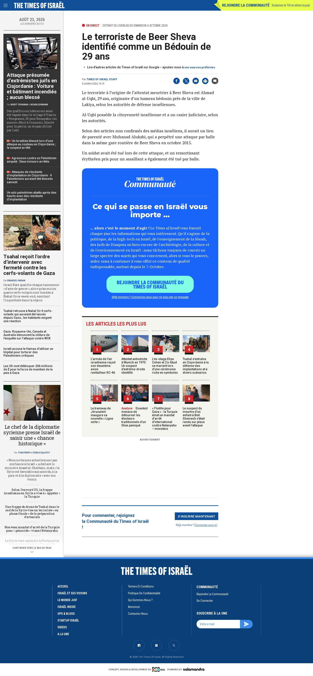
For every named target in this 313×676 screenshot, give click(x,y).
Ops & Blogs (66, 613)
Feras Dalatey (41, 453)
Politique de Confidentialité (144, 593)
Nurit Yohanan (19, 104)
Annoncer (134, 607)
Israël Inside (66, 607)
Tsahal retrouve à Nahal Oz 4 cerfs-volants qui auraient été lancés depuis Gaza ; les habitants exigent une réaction (27, 316)
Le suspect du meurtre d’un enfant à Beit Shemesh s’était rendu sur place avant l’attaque (194, 417)
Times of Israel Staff (101, 79)
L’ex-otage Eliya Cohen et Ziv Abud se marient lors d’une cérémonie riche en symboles (165, 365)
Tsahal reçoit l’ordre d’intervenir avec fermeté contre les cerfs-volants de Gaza (29, 265)
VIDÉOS (62, 627)
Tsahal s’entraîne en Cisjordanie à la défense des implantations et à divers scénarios (196, 365)
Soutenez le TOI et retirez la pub (291, 5)
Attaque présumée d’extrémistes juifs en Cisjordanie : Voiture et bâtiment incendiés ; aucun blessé (32, 86)
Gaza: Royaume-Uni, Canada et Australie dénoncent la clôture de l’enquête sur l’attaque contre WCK (27, 335)
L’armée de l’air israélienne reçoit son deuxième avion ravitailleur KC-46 (103, 365)
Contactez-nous (138, 613)
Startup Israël (68, 620)
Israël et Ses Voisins (72, 593)
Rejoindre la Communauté (246, 5)
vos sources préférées (199, 67)
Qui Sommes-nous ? (140, 600)
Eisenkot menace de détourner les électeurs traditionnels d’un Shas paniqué (134, 417)
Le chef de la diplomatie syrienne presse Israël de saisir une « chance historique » (31, 435)
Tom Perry (24, 453)
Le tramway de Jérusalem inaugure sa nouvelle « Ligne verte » (102, 415)
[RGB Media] (159, 669)
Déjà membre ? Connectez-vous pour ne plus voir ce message (150, 297)
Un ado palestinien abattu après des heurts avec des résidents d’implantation (31, 196)
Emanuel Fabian (16, 280)
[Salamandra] (193, 669)
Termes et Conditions (141, 586)
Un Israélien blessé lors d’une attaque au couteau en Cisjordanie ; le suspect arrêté (31, 144)
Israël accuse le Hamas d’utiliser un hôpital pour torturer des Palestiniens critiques (28, 352)
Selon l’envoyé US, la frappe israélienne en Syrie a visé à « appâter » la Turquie (32, 493)
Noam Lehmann (39, 104)
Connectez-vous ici (206, 525)
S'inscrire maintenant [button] (196, 516)
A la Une (63, 634)
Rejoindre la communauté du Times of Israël (150, 284)
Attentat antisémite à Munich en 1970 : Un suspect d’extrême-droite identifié (134, 365)
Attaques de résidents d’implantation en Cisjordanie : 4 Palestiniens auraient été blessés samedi (30, 177)
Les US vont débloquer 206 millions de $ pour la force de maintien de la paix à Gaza (28, 369)
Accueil (62, 586)
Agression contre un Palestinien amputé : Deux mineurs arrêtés (31, 159)
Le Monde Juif (67, 600)
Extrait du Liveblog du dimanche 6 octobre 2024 (135, 25)
